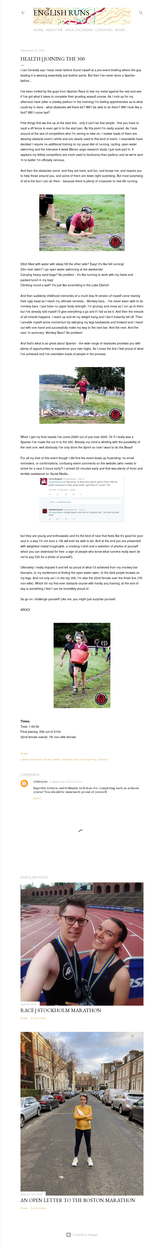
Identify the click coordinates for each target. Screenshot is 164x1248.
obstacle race (70, 759)
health (57, 759)
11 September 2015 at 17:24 (65, 781)
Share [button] (24, 753)
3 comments (38, 1018)
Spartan (103, 759)
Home (38, 30)
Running (91, 759)
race (81, 759)
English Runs (61, 13)
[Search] (141, 12)
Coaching (104, 30)
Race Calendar (79, 30)
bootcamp (35, 759)
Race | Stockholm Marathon (60, 1010)
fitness (47, 759)
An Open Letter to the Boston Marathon (77, 1200)
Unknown (40, 782)
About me (54, 30)
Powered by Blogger (85, 1234)
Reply (37, 798)
